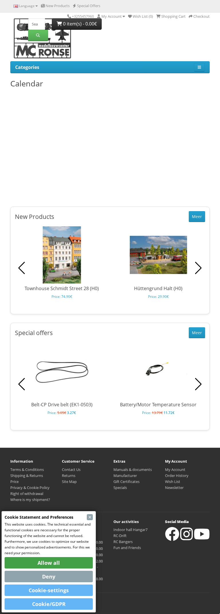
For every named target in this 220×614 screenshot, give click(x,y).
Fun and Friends (127, 547)
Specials (120, 487)
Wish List (172, 481)
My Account (175, 469)
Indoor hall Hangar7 (130, 529)
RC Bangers (123, 541)
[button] (198, 268)
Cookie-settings (49, 590)
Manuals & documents (132, 469)
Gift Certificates (126, 481)
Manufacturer (125, 475)
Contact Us (71, 469)
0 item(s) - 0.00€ (79, 24)
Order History (176, 475)
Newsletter (174, 487)
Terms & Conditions (27, 469)
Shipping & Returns (26, 475)
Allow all (49, 562)
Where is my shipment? (30, 499)
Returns (68, 475)
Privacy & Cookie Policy (30, 487)
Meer (197, 216)
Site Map (69, 481)
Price (14, 481)
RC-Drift (120, 535)
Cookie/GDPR (49, 604)
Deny (48, 576)
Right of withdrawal (26, 493)
